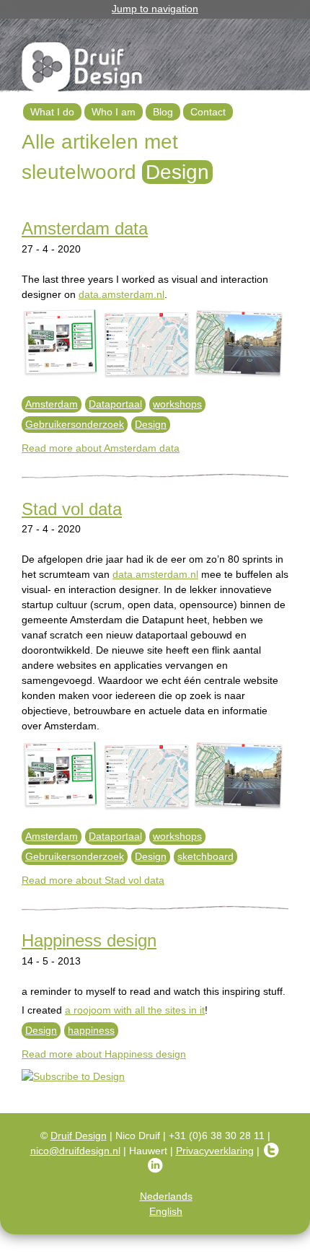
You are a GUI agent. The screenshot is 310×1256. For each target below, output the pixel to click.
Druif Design (78, 1135)
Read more (101, 448)
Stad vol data (72, 509)
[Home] (83, 69)
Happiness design (89, 940)
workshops (177, 404)
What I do (52, 112)
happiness (91, 1030)
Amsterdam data (85, 228)
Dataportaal (115, 404)
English (165, 1211)
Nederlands (166, 1196)
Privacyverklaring (215, 1150)
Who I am (114, 112)
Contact (208, 112)
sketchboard (205, 856)
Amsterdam (51, 404)
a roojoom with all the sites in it (135, 1010)
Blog (163, 112)
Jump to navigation (155, 8)
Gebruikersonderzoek (74, 424)
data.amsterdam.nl (121, 294)
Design (151, 424)
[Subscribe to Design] (155, 1077)
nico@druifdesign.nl (75, 1150)
